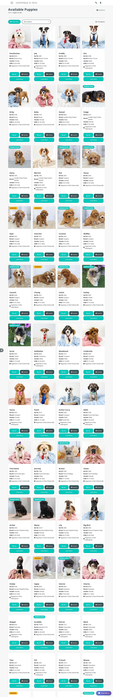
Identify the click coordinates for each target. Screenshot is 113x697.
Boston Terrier (40, 51)
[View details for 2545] (68, 452)
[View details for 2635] (68, 156)
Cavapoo (62, 170)
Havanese (38, 581)
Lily (60, 525)
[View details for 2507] (19, 393)
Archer (12, 525)
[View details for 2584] (93, 452)
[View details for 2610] (93, 95)
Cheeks (86, 290)
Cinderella (87, 351)
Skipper (13, 643)
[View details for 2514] (44, 393)
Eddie (85, 410)
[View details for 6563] (68, 567)
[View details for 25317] (44, 509)
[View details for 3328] (68, 393)
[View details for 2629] (93, 217)
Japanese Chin (39, 640)
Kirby (12, 112)
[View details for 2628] (19, 276)
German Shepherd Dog (17, 523)
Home (9, 12)
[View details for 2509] (93, 335)
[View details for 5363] (93, 509)
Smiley (86, 292)
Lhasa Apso (63, 640)
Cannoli (13, 292)
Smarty (86, 584)
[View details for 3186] (19, 95)
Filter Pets (15, 22)
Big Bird (86, 525)
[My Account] (100, 2)
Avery (12, 173)
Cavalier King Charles (67, 110)
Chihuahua (38, 349)
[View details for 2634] (93, 156)
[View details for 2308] (93, 37)
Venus (86, 173)
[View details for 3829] (19, 335)
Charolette (14, 468)
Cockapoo (63, 349)
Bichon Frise (14, 51)
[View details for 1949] (93, 685)
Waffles (86, 234)
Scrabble (38, 643)
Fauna (12, 410)
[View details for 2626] (68, 276)
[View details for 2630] (68, 217)
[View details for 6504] (93, 567)
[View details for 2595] (19, 156)
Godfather (38, 351)
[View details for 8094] (44, 335)
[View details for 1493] (44, 156)
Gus (85, 53)
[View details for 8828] (68, 95)
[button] (96, 2)
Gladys (12, 584)
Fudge (86, 112)
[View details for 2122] (68, 626)
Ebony (36, 525)
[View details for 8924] (19, 37)
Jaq (35, 53)
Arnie (12, 351)
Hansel (62, 112)
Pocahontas (15, 53)
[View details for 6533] (19, 626)
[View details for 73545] (44, 626)
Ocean (86, 468)
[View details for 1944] (44, 452)
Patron (62, 643)
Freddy (62, 53)
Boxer (12, 110)
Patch (36, 410)
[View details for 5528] (19, 567)
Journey (37, 468)
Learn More (19, 79)
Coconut (62, 234)
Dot (60, 173)
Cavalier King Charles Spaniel (94, 110)
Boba (36, 112)
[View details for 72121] (68, 685)
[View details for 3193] (44, 95)
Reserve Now (88, 86)
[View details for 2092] (44, 685)
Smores (62, 584)
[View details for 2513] (68, 335)
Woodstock (63, 351)
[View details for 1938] (93, 393)
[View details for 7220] (93, 626)
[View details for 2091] (19, 685)
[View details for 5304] (19, 509)
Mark (85, 643)
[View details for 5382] (68, 509)
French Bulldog (64, 466)
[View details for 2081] (44, 37)
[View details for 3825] (93, 276)
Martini (37, 173)
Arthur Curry (64, 410)
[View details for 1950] (19, 452)
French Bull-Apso (89, 407)
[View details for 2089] (68, 37)
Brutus (62, 468)
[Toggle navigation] (11, 2)
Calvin (61, 292)
